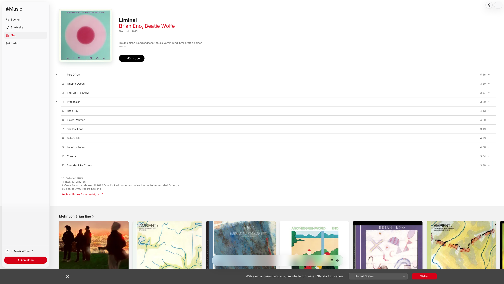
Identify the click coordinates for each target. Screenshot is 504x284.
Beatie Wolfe (160, 26)
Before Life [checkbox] (74, 138)
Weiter (424, 276)
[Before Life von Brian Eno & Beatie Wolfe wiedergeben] (63, 138)
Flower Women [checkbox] (76, 119)
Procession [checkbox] (74, 101)
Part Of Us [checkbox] (73, 74)
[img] (14, 9)
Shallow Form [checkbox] (75, 129)
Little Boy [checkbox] (72, 110)
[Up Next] (331, 260)
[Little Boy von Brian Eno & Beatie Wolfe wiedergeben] (63, 111)
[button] (25, 19)
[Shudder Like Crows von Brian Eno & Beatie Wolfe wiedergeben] (63, 165)
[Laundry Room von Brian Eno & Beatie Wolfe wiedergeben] (63, 147)
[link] (76, 216)
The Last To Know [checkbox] (78, 92)
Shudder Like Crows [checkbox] (79, 165)
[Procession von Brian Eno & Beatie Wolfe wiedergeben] (63, 102)
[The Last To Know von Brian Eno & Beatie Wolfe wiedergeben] (63, 93)
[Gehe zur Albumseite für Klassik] (489, 5)
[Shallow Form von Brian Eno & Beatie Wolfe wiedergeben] (63, 129)
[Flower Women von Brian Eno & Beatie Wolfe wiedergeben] (63, 120)
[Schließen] (67, 276)
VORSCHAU (480, 74)
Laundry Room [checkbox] (75, 147)
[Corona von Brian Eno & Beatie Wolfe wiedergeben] (63, 156)
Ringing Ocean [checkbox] (76, 83)
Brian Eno (130, 26)
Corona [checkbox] (71, 156)
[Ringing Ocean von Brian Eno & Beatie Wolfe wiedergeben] (63, 84)
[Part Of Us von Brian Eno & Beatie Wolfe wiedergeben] (63, 75)
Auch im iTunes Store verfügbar (80, 194)
